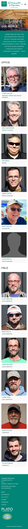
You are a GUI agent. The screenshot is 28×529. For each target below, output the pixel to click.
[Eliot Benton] (14, 284)
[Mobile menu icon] (25, 4)
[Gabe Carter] (14, 179)
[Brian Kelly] (14, 317)
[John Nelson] (14, 350)
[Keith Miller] (14, 212)
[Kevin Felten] (14, 416)
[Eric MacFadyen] (14, 113)
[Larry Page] (14, 383)
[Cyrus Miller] (14, 79)
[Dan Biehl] (14, 146)
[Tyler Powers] (14, 449)
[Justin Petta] (14, 245)
